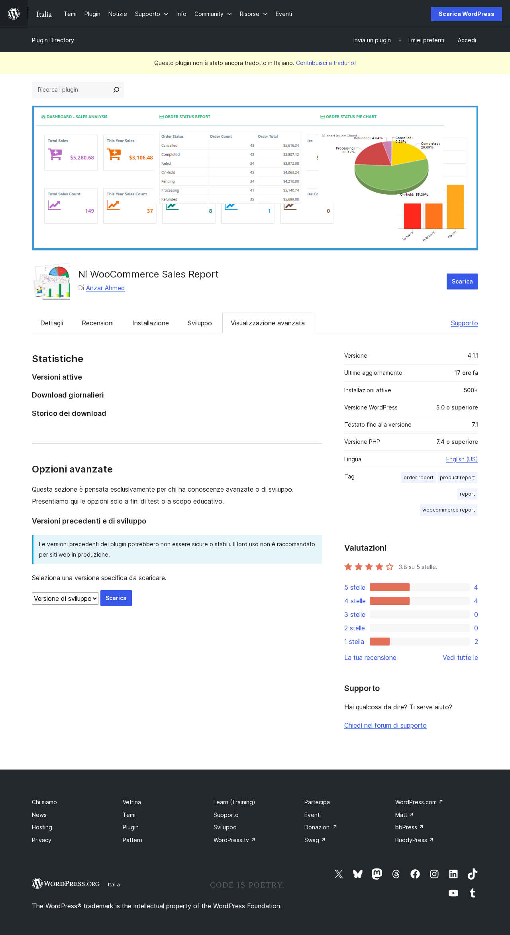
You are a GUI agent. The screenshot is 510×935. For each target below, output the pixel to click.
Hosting (42, 827)
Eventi (312, 814)
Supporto (464, 323)
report (467, 494)
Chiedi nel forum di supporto (385, 725)
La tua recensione (370, 657)
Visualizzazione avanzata (268, 323)
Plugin (131, 827)
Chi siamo (44, 802)
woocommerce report (448, 510)
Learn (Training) (234, 802)
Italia (114, 884)
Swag (315, 840)
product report (457, 477)
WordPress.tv (235, 840)
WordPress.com (419, 802)
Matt (404, 814)
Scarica (462, 281)
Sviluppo (200, 323)
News (39, 814)
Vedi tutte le (460, 657)
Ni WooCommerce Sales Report (148, 274)
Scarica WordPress (466, 13)
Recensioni (98, 323)
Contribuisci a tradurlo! (326, 62)
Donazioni (320, 827)
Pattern (132, 840)
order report (419, 477)
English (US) (462, 459)
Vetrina (132, 802)
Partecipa (317, 802)
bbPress (409, 827)
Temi (129, 814)
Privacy (41, 840)
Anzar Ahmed (105, 288)
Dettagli (51, 323)
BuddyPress (414, 840)
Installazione (150, 323)
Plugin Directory (53, 40)
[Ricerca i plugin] (116, 90)
